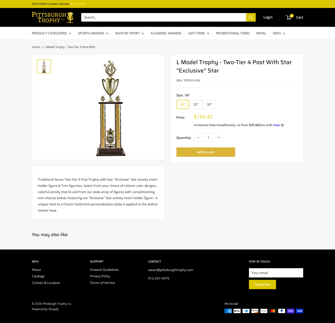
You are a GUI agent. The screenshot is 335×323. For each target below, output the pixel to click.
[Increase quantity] (219, 137)
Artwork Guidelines (104, 269)
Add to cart (205, 152)
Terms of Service (102, 282)
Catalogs (38, 276)
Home (36, 47)
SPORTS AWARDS (91, 33)
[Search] (251, 17)
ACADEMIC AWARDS (166, 33)
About (36, 269)
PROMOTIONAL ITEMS (233, 33)
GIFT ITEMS (196, 33)
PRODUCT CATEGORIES (49, 33)
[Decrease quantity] (198, 137)
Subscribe (262, 284)
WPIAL (261, 33)
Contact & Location (46, 282)
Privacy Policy (100, 276)
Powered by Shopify (45, 309)
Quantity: (184, 137)
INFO (277, 33)
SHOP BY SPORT (127, 33)
